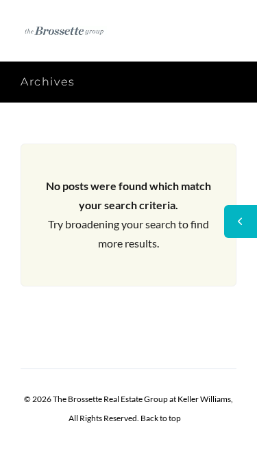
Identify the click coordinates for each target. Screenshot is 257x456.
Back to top (160, 418)
